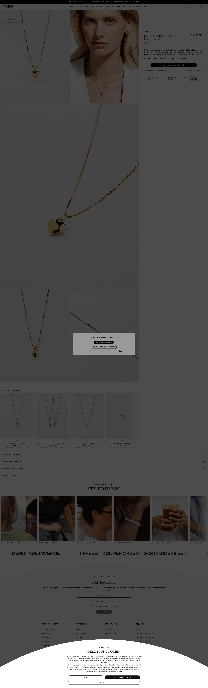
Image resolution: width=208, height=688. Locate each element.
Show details (104, 683)
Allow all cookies (122, 677)
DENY (86, 677)
